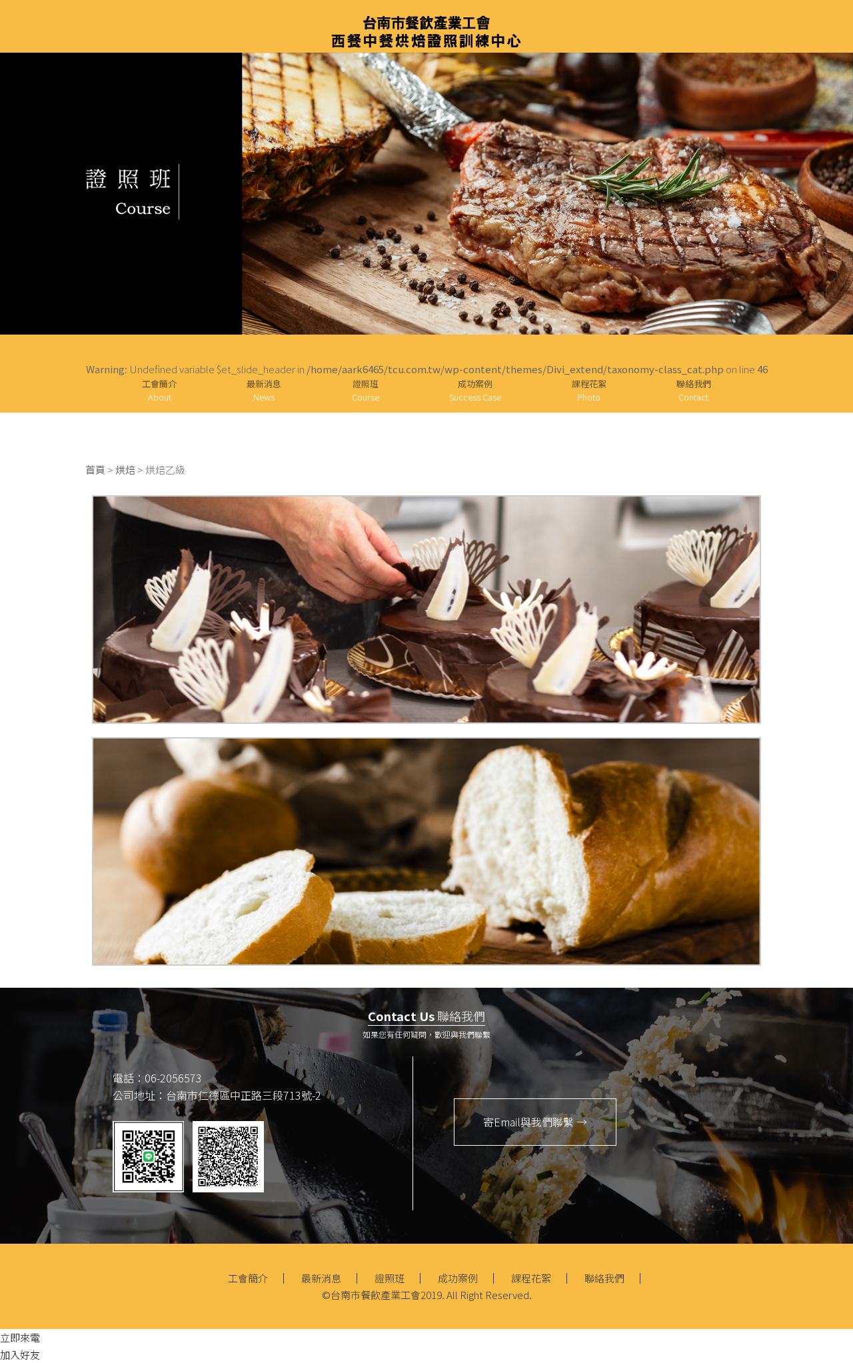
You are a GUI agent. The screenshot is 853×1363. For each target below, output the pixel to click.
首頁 (95, 470)
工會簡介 (159, 390)
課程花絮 (589, 390)
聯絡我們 (693, 390)
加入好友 (20, 1355)
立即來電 (20, 1337)
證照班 (390, 1278)
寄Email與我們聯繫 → (535, 1122)
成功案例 (475, 390)
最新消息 (264, 390)
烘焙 (125, 470)
